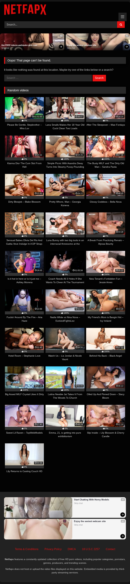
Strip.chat (5, 48)
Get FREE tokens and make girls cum (19, 45)
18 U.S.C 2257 (91, 549)
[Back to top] (119, 574)
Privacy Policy (53, 549)
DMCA (72, 549)
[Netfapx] (65, 10)
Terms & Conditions (26, 549)
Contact (110, 549)
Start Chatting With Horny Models (91, 499)
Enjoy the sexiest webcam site (81, 45)
